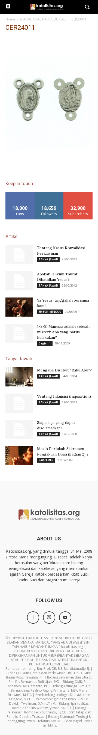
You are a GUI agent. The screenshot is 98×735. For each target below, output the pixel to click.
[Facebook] (33, 617)
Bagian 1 (45, 343)
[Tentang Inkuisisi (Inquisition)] (19, 403)
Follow (49, 194)
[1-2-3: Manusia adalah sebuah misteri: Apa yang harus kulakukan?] (19, 333)
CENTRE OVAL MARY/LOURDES (43, 19)
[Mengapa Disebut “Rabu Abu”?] (19, 376)
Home (10, 19)
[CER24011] (49, 166)
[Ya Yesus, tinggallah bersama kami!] (19, 307)
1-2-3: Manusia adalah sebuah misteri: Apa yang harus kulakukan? (63, 332)
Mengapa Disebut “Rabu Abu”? (64, 370)
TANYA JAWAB (48, 259)
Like (20, 194)
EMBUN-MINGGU (50, 312)
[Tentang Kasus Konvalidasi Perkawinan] (19, 254)
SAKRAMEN (46, 460)
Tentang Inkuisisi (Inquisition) (64, 396)
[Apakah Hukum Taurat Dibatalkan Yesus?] (19, 280)
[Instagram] (49, 617)
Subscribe (78, 194)
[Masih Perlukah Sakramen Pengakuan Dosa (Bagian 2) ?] (19, 455)
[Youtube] (65, 617)
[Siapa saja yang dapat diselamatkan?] (19, 429)
